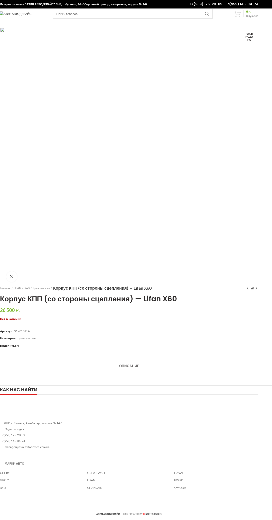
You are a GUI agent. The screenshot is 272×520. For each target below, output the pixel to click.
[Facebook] (23, 346)
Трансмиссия (41, 288)
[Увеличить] (11, 276)
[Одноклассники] (28, 346)
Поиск (207, 14)
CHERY (5, 473)
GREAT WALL (96, 473)
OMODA (180, 487)
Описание (129, 366)
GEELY (4, 480)
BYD (3, 487)
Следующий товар (256, 288)
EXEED (178, 480)
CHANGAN (94, 487)
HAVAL (179, 473)
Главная (5, 288)
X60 (27, 288)
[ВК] (34, 346)
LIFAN (17, 288)
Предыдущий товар (248, 288)
